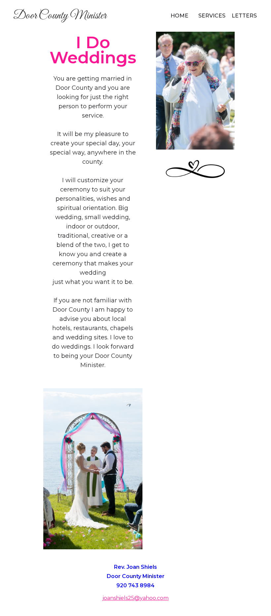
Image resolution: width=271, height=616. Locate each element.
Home (179, 16)
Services (211, 16)
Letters (244, 16)
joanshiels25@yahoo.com (135, 598)
